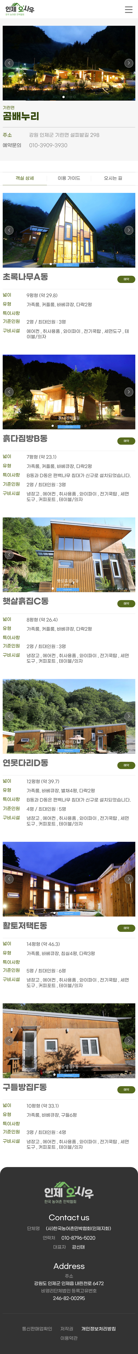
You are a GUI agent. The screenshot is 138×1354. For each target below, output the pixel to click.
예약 (126, 279)
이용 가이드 (69, 178)
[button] (63, 97)
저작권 (66, 1329)
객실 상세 (25, 178)
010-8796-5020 (78, 1238)
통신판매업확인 (37, 1329)
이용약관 (69, 1338)
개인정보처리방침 (98, 1329)
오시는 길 (113, 178)
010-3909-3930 (48, 145)
